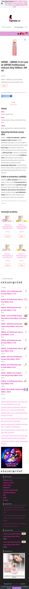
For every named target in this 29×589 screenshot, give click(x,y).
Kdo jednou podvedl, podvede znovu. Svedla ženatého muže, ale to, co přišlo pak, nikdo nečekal (14, 517)
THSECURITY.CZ (16, 584)
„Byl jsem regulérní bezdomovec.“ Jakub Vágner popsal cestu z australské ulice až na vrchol (14, 509)
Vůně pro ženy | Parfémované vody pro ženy (18, 92)
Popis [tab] (13, 103)
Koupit (4, 86)
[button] (25, 40)
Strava (24, 1)
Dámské (16, 1)
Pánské (20, 1)
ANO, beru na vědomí (17, 588)
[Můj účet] (18, 34)
